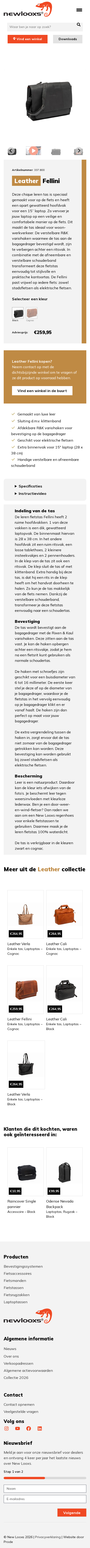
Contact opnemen (19, 1404)
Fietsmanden (15, 1280)
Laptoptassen (15, 1302)
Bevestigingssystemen (23, 1266)
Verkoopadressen (18, 1363)
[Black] (18, 313)
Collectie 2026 (16, 1377)
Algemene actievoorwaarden (28, 1370)
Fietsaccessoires (18, 1273)
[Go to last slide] (11, 150)
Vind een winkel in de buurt (42, 390)
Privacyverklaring (48, 1537)
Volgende (72, 1512)
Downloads (68, 39)
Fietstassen (14, 1287)
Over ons (11, 1356)
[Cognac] (31, 313)
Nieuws (10, 1348)
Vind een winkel (29, 39)
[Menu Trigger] (79, 9)
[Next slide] (79, 150)
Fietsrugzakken (17, 1294)
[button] (33, 150)
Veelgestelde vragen (21, 1411)
